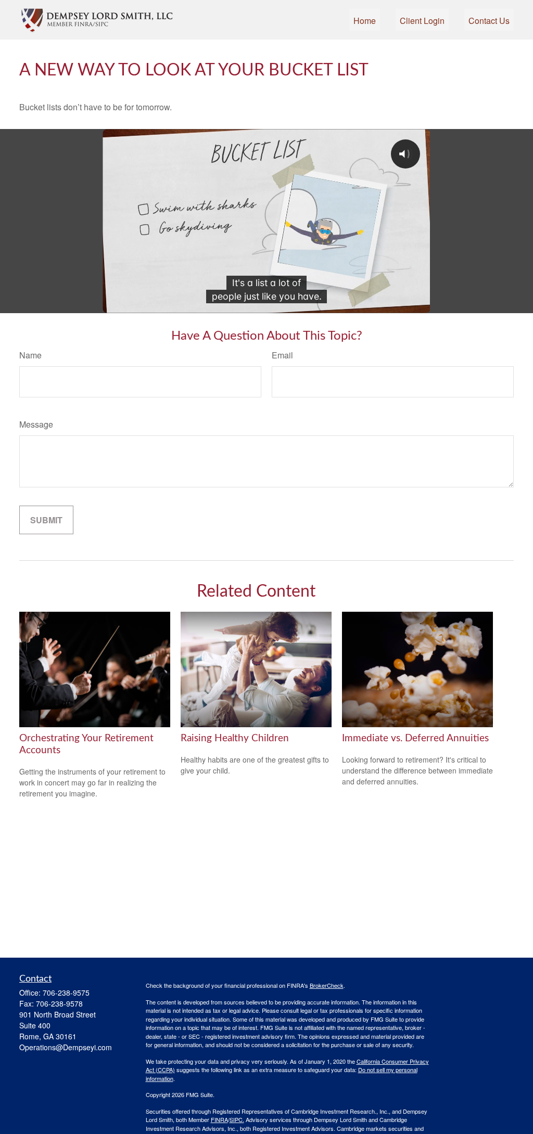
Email (282, 355)
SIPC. (237, 1119)
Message (36, 424)
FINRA (219, 1119)
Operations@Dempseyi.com (65, 1047)
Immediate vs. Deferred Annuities (415, 738)
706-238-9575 (66, 992)
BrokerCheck (327, 985)
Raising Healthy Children (235, 738)
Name (30, 355)
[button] (364, 19)
